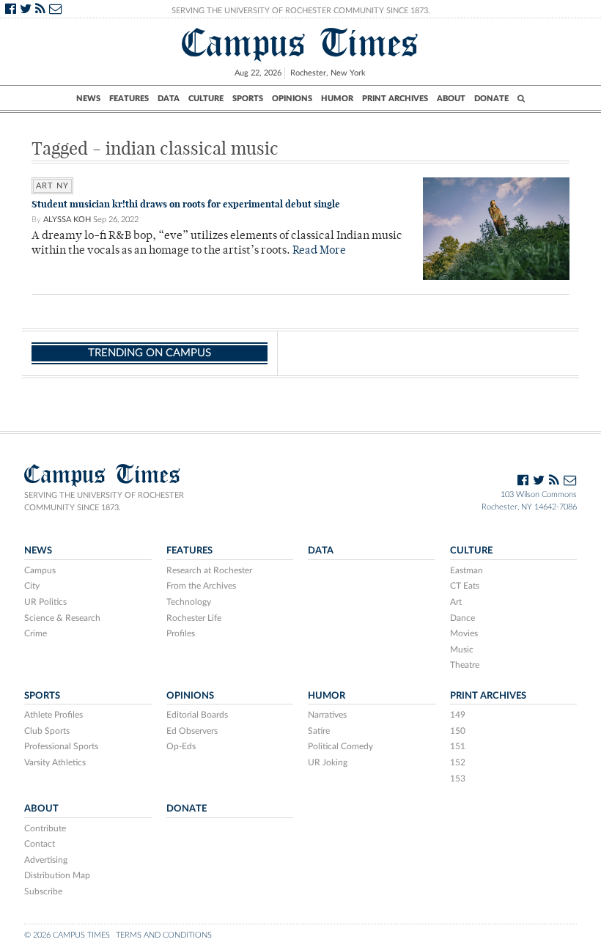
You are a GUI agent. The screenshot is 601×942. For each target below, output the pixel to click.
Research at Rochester (209, 570)
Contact (39, 843)
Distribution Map (57, 875)
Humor (337, 99)
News (88, 99)
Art (456, 601)
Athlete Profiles (53, 714)
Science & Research (62, 618)
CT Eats (464, 585)
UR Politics (45, 601)
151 (457, 746)
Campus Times (300, 42)
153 (457, 778)
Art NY (52, 186)
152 (457, 762)
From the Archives (201, 585)
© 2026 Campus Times (67, 935)
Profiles (180, 633)
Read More (319, 251)
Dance (462, 618)
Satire (319, 730)
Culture (206, 99)
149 (457, 714)
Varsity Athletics (55, 762)
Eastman (466, 570)
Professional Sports (61, 746)
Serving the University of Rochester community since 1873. (104, 501)
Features (129, 99)
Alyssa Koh (67, 220)
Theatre (464, 664)
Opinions (292, 99)
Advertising (45, 859)
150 (457, 730)
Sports (247, 99)
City (32, 585)
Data (169, 99)
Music (461, 649)
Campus (40, 570)
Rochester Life (193, 618)
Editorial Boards (197, 714)
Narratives (327, 714)
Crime (35, 633)
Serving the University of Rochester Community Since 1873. (301, 11)
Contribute (45, 828)
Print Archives (395, 99)
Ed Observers (192, 730)
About (451, 99)
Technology (188, 601)
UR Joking (327, 762)
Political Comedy (340, 746)
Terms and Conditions (164, 935)
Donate (491, 99)
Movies (464, 633)
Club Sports (47, 730)
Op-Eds (181, 746)
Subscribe (43, 891)
